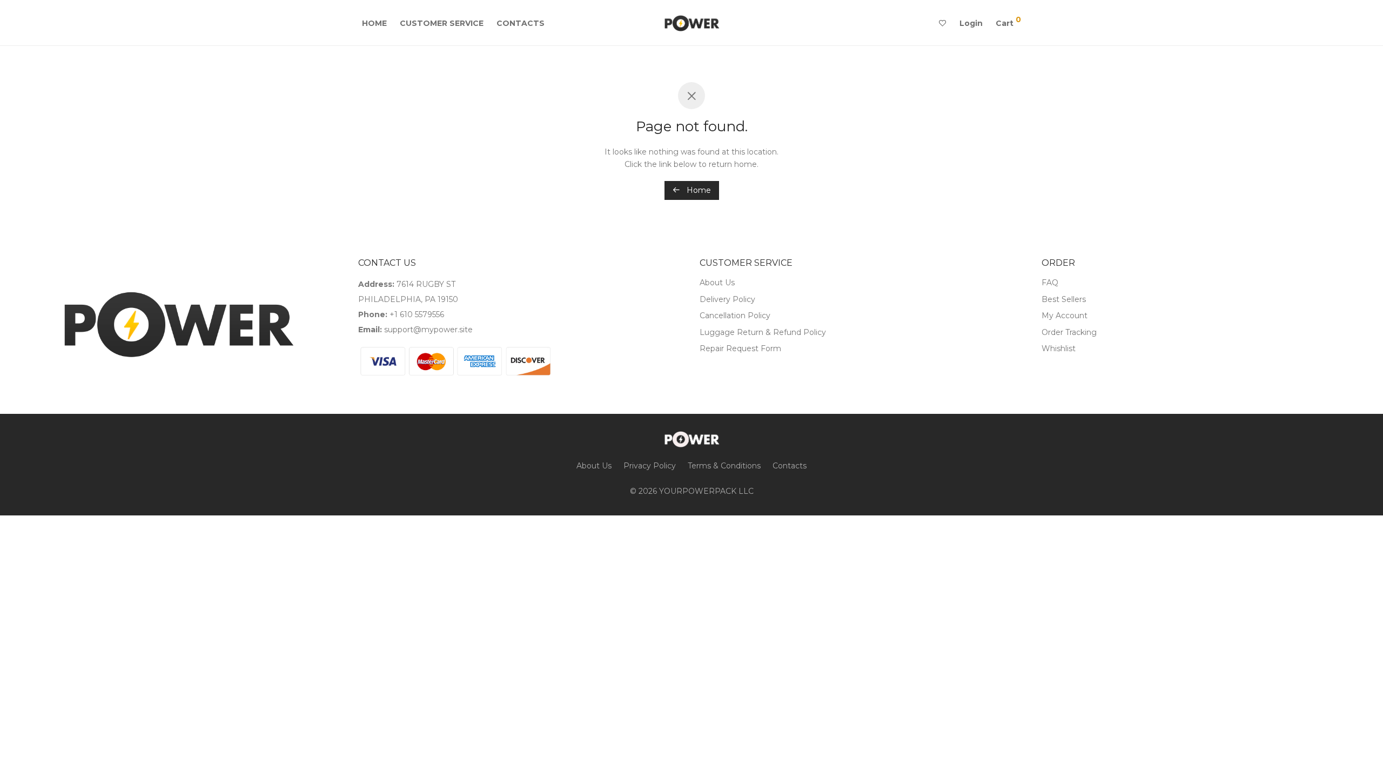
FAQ (1050, 282)
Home (697, 190)
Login (971, 23)
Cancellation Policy (735, 315)
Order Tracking (1069, 332)
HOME (374, 23)
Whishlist (1059, 348)
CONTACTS (520, 23)
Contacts (790, 466)
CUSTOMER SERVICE (442, 23)
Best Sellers (1064, 299)
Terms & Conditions (724, 466)
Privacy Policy (649, 466)
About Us (717, 282)
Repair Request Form (740, 348)
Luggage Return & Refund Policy (763, 332)
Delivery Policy (727, 299)
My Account (1064, 315)
